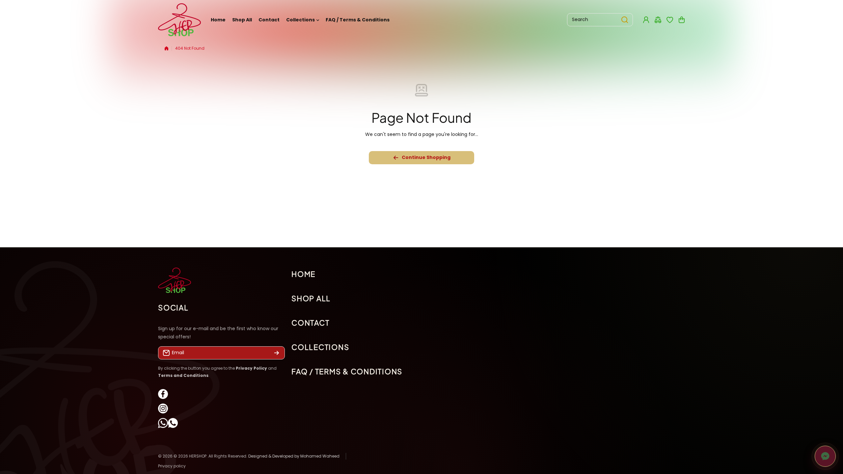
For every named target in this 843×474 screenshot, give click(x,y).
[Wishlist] (669, 19)
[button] (681, 19)
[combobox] (600, 19)
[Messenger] (825, 456)
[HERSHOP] (179, 19)
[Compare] (658, 19)
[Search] (624, 19)
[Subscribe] (276, 352)
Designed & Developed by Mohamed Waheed (294, 456)
